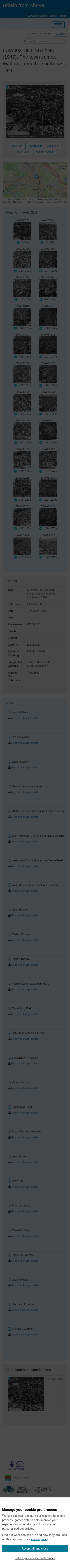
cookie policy (39, 1539)
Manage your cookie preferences (29, 1510)
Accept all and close (35, 1548)
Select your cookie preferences (35, 1558)
